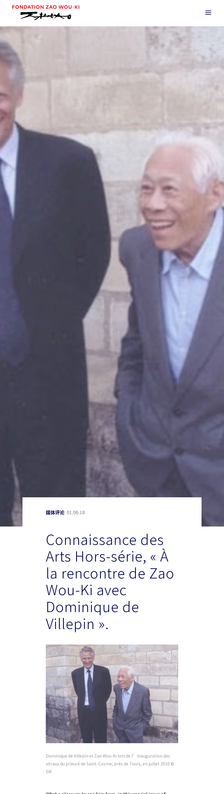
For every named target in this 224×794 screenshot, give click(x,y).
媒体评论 (55, 512)
